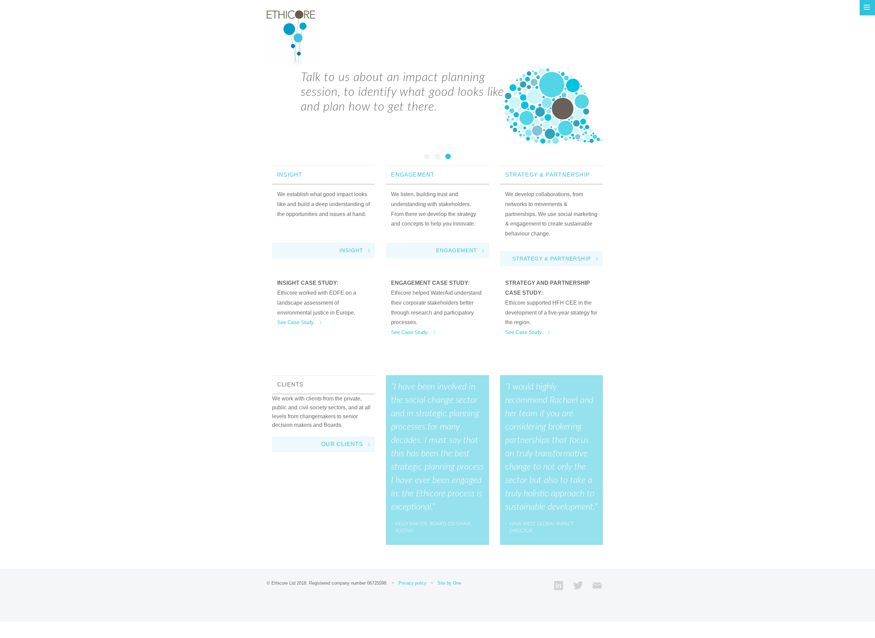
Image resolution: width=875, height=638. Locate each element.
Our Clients (342, 444)
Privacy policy (413, 583)
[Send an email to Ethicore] (597, 585)
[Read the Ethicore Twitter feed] (578, 585)
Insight (351, 250)
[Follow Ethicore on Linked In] (558, 585)
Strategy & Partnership (551, 258)
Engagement (456, 250)
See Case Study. (296, 322)
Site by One (449, 583)
